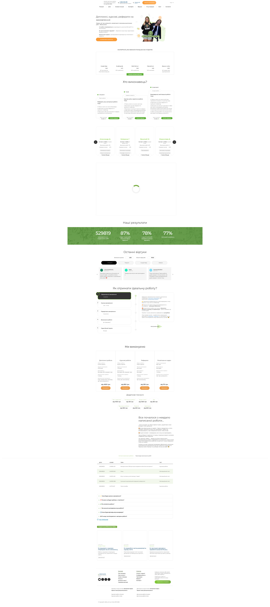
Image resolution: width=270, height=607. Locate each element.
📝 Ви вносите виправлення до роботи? (112, 508)
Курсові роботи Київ (116, 596)
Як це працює (150, 6)
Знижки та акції (119, 6)
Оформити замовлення (149, 2)
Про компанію (122, 573)
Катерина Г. (125, 139)
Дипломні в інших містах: (143, 588)
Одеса (131, 588)
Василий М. (145, 139)
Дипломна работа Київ (143, 596)
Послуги (101, 6)
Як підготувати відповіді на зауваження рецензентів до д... (159, 549)
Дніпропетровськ (122, 590)
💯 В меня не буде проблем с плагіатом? (112, 500)
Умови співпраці (122, 577)
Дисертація (101, 557)
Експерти (130, 6)
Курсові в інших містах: (117, 588)
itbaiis (105, 269)
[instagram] (109, 579)
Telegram (156, 316)
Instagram (150, 316)
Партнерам (139, 577)
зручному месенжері (153, 298)
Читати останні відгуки (135, 74)
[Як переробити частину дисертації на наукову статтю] (135, 542)
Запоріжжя (126, 588)
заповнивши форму (153, 299)
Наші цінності (121, 575)
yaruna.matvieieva (133, 269)
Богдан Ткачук (101, 546)
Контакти (168, 6)
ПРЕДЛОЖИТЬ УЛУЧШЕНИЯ (163, 581)
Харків (113, 590)
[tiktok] (102, 579)
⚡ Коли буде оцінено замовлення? (110, 496)
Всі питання (103, 519)
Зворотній (137, 3)
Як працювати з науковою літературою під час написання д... (108, 549)
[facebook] (105, 579)
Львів (116, 590)
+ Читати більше (105, 155)
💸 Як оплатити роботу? (107, 504)
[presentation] (95, 142)
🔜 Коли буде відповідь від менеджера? (111, 512)
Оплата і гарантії (140, 573)
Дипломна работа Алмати (143, 594)
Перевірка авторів (123, 582)
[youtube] (99, 579)
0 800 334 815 (123, 2)
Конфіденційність (141, 575)
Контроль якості (122, 580)
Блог (160, 6)
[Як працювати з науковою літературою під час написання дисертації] (109, 542)
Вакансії (138, 578)
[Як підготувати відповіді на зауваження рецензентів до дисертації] (161, 542)
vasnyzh (155, 269)
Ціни (109, 6)
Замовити (105, 388)
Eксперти (138, 580)
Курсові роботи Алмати (117, 594)
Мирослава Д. (164, 139)
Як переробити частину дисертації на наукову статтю (135, 549)
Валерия (126, 546)
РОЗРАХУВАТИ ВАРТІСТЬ (106, 39)
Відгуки (140, 6)
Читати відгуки (114, 118)
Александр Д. (105, 139)
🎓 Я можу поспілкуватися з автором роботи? (113, 516)
